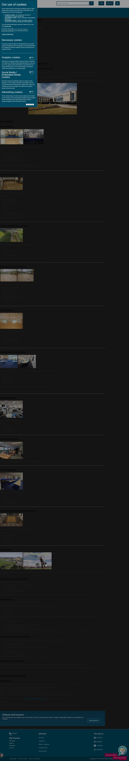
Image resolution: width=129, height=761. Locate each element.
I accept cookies (7, 30)
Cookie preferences (7, 34)
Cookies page (7, 26)
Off (32, 57)
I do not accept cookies (20, 30)
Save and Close (30, 104)
